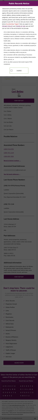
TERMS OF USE (20, 26)
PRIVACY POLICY (7, 26)
